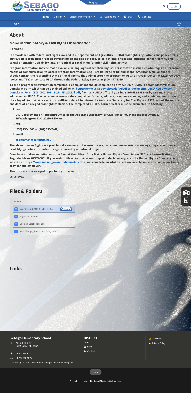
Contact (91, 351)
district (90, 338)
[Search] (163, 6)
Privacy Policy (158, 343)
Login (95, 372)
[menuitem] (45, 16)
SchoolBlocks (100, 381)
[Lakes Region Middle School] (186, 192)
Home (87, 342)
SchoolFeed (115, 381)
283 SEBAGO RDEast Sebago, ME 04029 (27, 344)
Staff (89, 346)
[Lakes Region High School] (186, 200)
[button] (44, 209)
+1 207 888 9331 (24, 353)
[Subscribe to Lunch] (179, 23)
